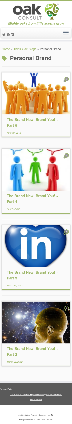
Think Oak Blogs (24, 48)
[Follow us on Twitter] (4, 34)
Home (6, 48)
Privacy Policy (6, 388)
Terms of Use (36, 399)
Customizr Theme (44, 419)
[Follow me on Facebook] (9, 34)
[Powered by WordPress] (51, 414)
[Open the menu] (66, 33)
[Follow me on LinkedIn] (13, 34)
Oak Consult (31, 415)
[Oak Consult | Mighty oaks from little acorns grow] (36, 11)
